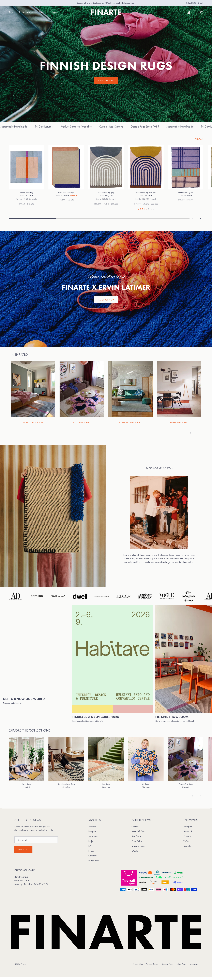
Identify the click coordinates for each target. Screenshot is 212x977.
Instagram (187, 826)
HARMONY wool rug (130, 422)
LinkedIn (187, 846)
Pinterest (187, 836)
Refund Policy (181, 964)
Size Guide (136, 836)
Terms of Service (152, 964)
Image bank (93, 860)
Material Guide (138, 846)
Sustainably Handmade (107, 126)
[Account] (188, 12)
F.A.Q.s (135, 850)
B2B (90, 846)
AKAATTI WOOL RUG (33, 422)
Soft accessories (26, 12)
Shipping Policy (167, 964)
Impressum (194, 964)
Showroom (93, 836)
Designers (92, 831)
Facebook (187, 831)
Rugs (11, 12)
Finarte (23, 964)
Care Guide (137, 841)
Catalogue (92, 855)
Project (91, 841)
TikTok (186, 841)
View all (199, 139)
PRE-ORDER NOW (106, 300)
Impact (55, 12)
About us (42, 12)
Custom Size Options (38, 126)
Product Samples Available (169, 126)
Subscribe (23, 849)
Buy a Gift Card (138, 831)
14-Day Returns (137, 126)
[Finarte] (106, 12)
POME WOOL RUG (82, 422)
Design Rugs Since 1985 (72, 126)
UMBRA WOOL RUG (179, 422)
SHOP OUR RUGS (106, 80)
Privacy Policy (138, 964)
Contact (135, 826)
